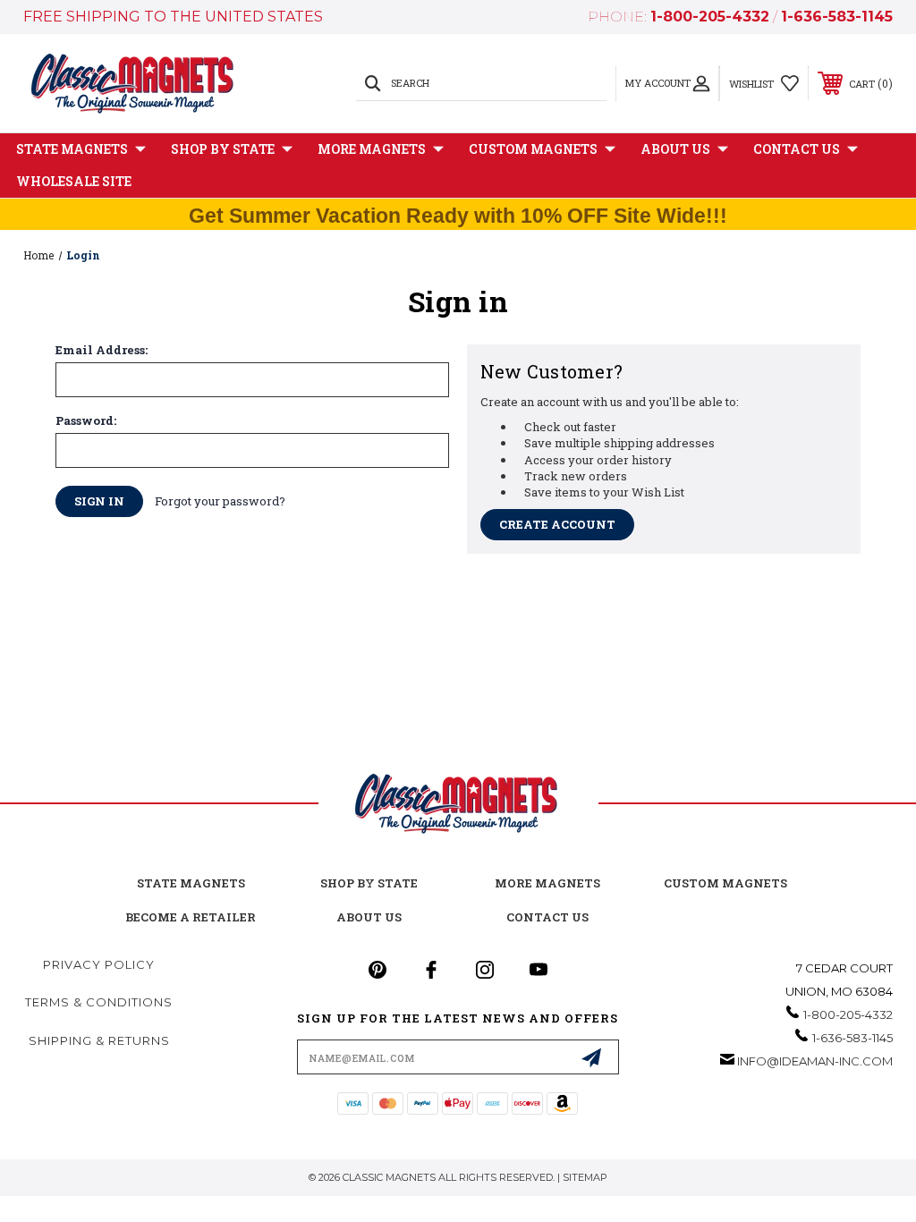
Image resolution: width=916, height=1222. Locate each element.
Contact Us (796, 148)
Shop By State (223, 148)
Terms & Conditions (99, 1002)
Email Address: (101, 350)
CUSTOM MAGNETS (725, 883)
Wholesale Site (73, 181)
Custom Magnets (533, 148)
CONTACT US (547, 917)
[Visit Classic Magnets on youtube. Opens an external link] (538, 969)
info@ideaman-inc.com (815, 1061)
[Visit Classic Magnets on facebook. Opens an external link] (431, 969)
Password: (85, 421)
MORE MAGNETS (547, 883)
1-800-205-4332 (709, 16)
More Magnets (372, 148)
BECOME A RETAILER (190, 917)
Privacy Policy (99, 964)
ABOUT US (369, 917)
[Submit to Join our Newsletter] (591, 1057)
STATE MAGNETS (191, 883)
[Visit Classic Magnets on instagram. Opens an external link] (484, 969)
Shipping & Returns (99, 1040)
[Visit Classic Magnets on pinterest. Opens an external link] (377, 969)
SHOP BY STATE (369, 883)
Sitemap (585, 1177)
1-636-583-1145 (837, 16)
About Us (675, 148)
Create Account (557, 524)
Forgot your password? (220, 501)
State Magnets (72, 148)
